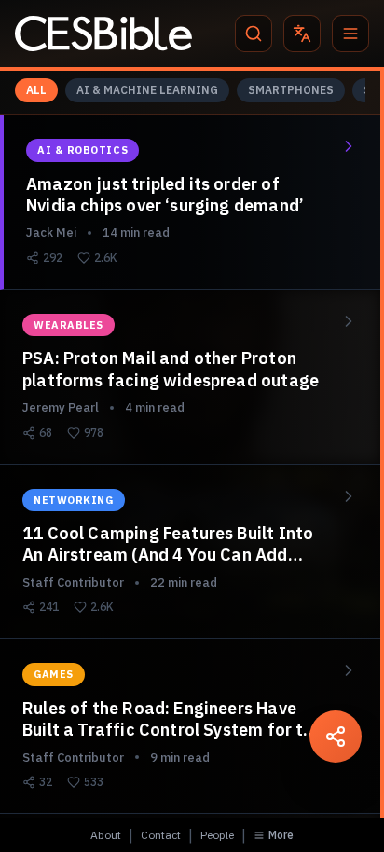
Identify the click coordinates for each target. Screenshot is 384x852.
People (217, 835)
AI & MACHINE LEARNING (147, 90)
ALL (36, 90)
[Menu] (350, 33)
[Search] (253, 33)
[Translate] (302, 33)
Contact (161, 835)
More (281, 835)
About (105, 835)
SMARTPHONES (291, 90)
